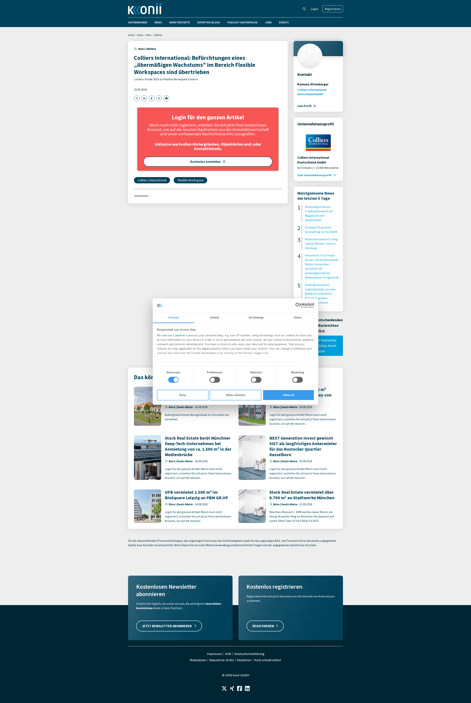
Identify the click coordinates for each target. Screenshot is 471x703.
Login (314, 9)
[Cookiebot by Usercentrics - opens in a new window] (298, 305)
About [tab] (298, 317)
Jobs (268, 22)
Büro (149, 35)
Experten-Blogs (208, 22)
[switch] (215, 380)
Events (284, 22)
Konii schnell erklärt (267, 660)
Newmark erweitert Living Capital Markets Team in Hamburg (321, 243)
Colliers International (152, 180)
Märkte (158, 35)
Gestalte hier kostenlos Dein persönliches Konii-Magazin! (318, 345)
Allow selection (235, 395)
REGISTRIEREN (263, 626)
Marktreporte (179, 22)
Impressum (141, 196)
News (158, 22)
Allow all (288, 395)
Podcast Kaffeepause (242, 22)
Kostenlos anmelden (205, 161)
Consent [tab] (173, 317)
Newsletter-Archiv (221, 660)
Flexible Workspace (190, 180)
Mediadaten (198, 660)
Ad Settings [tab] (256, 317)
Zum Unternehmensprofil (314, 175)
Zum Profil (304, 106)
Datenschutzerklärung (249, 654)
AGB (228, 654)
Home (131, 35)
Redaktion (244, 660)
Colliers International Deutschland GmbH (311, 92)
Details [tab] (214, 317)
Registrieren (333, 9)
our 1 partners (177, 335)
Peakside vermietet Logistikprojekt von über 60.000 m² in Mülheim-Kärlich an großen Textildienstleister (320, 293)
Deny (182, 395)
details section (282, 361)
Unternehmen (137, 22)
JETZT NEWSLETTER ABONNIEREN (167, 626)
